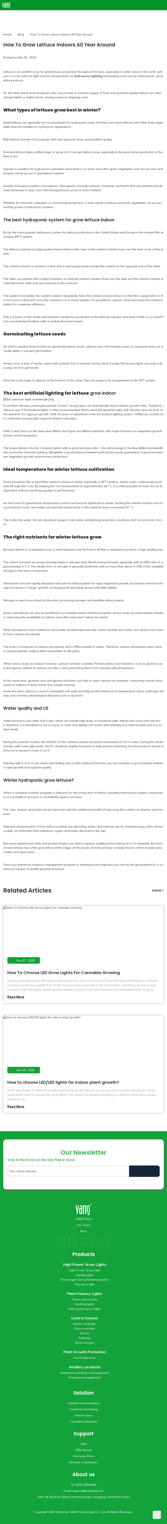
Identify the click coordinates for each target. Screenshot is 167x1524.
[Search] (157, 5)
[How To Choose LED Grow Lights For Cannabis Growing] (83, 937)
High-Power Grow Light (84, 1270)
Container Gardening (83, 1409)
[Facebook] (61, 1241)
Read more (15, 997)
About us (83, 1474)
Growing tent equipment (84, 1377)
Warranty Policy (83, 1456)
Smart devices (84, 1342)
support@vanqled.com (87, 1491)
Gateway (84, 1338)
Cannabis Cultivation (83, 1421)
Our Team (83, 1225)
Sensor (84, 1333)
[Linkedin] (105, 1241)
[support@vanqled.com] (163, 5)
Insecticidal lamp (84, 1358)
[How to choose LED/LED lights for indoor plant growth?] (83, 1047)
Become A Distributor (83, 1462)
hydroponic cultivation (49, 169)
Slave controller (84, 1328)
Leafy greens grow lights (84, 1309)
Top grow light (84, 1284)
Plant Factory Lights (84, 1293)
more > (158, 890)
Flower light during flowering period (84, 1279)
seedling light (84, 1275)
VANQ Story (84, 1219)
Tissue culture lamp (84, 1299)
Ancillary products (84, 1367)
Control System (84, 1318)
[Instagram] (94, 1241)
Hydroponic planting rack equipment (84, 1373)
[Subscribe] (144, 1171)
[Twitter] (72, 1241)
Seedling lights (84, 1304)
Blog (21, 34)
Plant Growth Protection (84, 1352)
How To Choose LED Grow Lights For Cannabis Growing (63, 973)
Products (83, 1254)
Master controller (84, 1324)
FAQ (83, 1444)
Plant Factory (83, 1415)
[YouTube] (83, 1241)
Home (7, 34)
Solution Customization (83, 1403)
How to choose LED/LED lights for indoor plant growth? (63, 1082)
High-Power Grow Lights (84, 1264)
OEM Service (83, 1450)
